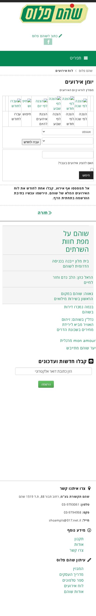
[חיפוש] (26, 103)
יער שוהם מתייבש (81, 348)
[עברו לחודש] (15, 103)
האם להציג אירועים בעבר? (75, 163)
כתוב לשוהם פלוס (45, 36)
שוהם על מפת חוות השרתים (75, 241)
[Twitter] (76, 601)
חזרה (43, 212)
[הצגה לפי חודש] (68, 103)
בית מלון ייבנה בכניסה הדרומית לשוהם (70, 263)
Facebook (48, 41)
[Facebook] (85, 601)
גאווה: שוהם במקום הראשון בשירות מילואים (73, 296)
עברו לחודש (31, 142)
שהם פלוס (86, 71)
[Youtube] (68, 601)
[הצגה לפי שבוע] (54, 103)
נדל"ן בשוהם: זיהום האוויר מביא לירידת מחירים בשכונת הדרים (75, 324)
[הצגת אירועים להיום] (40, 103)
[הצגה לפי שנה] (81, 103)
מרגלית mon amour (78, 340)
